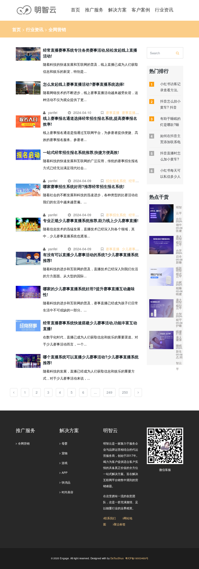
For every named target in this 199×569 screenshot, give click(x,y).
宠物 (64, 453)
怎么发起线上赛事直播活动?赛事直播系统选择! (83, 84)
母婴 (64, 443)
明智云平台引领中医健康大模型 (179, 224)
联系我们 (110, 518)
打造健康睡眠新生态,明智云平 (179, 351)
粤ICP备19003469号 (136, 558)
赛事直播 (112, 112)
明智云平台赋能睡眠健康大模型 (179, 288)
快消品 (66, 482)
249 (109, 392)
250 (125, 392)
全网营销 (24, 443)
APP (64, 472)
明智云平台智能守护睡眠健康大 (179, 319)
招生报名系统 (116, 180)
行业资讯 (34, 29)
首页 (16, 29)
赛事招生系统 (116, 214)
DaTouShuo (117, 558)
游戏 (64, 463)
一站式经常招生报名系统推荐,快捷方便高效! (81, 152)
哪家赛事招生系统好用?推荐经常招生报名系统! (83, 186)
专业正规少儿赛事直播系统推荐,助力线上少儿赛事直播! (90, 220)
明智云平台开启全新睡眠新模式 (179, 256)
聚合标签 (119, 524)
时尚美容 (67, 492)
